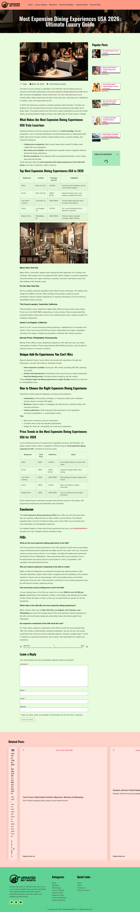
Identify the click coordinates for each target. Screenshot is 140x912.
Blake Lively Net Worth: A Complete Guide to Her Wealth (110, 69)
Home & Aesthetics (66, 5)
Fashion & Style (82, 5)
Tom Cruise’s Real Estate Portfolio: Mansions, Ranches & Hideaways (53, 797)
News (30, 5)
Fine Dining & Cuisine (58, 84)
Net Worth (53, 5)
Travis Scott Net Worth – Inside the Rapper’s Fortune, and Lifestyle (111, 86)
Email (22, 698)
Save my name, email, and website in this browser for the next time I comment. (52, 715)
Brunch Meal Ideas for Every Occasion (110, 52)
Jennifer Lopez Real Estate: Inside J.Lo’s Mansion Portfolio (12, 773)
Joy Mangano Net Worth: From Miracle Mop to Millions (109, 120)
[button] (117, 154)
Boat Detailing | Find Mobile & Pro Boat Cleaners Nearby (110, 135)
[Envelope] (21, 902)
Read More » (105, 55)
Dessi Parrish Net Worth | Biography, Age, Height (110, 102)
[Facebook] (12, 902)
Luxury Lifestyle (41, 5)
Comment (24, 664)
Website (23, 706)
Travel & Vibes (95, 5)
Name (23, 690)
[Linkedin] (16, 902)
